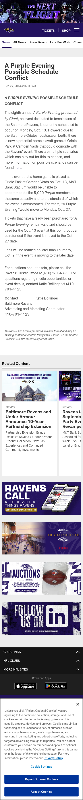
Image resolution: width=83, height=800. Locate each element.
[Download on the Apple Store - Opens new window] (25, 686)
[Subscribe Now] (41, 498)
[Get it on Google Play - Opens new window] (56, 688)
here (18, 167)
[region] (41, 749)
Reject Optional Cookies (41, 779)
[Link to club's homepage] (9, 28)
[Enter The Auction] (41, 578)
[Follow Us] (41, 618)
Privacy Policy (53, 758)
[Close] (78, 704)
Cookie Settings (41, 766)
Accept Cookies (41, 791)
